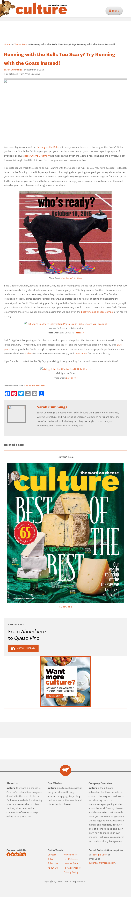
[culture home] (41, 11)
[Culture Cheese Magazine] (65, 770)
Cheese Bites (20, 44)
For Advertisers (72, 867)
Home (7, 44)
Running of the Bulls (47, 147)
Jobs (50, 859)
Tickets (29, 353)
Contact (52, 854)
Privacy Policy (71, 872)
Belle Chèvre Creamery (37, 155)
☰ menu (115, 10)
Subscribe (53, 863)
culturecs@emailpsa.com (102, 862)
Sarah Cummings (13, 69)
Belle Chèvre (71, 377)
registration (81, 353)
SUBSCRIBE (65, 606)
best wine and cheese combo (97, 312)
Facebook (79, 332)
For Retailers (70, 859)
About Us (53, 867)
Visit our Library (26, 648)
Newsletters (70, 854)
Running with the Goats (71, 277)
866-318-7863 (100, 854)
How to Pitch (71, 863)
